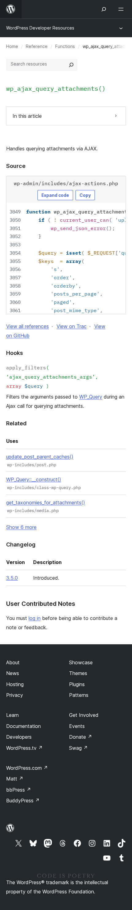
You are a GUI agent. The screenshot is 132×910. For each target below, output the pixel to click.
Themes (78, 673)
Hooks (14, 353)
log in (35, 618)
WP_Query (90, 397)
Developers (19, 737)
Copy (85, 195)
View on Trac (71, 326)
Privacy (14, 695)
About (13, 662)
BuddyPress (23, 800)
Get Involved (84, 715)
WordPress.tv (24, 748)
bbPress (18, 790)
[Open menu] (122, 9)
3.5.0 (12, 578)
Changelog (21, 544)
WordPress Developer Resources (40, 27)
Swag (78, 748)
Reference (37, 46)
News (12, 673)
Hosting (15, 684)
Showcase (81, 662)
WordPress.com (27, 768)
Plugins (77, 684)
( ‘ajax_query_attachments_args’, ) (52, 376)
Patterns (78, 695)
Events (77, 726)
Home (12, 46)
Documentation (23, 726)
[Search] (71, 65)
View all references (27, 326)
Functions (65, 46)
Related (16, 423)
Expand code (55, 195)
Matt (14, 779)
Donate (80, 737)
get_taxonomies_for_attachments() (45, 502)
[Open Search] (103, 9)
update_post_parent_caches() (39, 457)
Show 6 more (21, 527)
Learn (12, 715)
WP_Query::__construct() (33, 479)
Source (15, 166)
